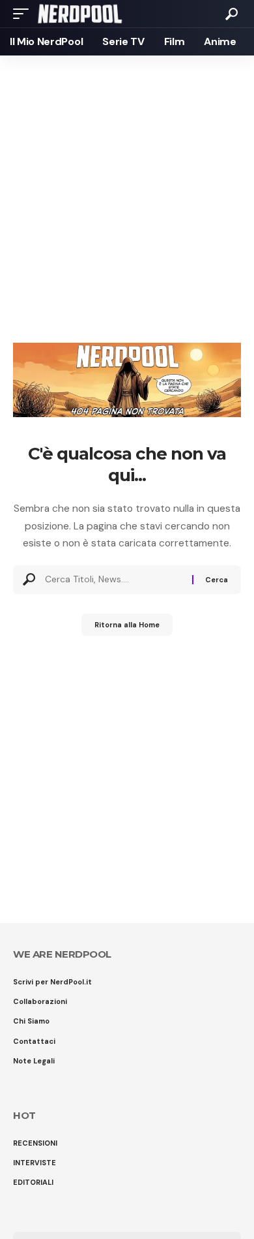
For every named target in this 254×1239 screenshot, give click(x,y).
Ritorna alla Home (127, 624)
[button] (24, 13)
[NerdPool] (79, 13)
